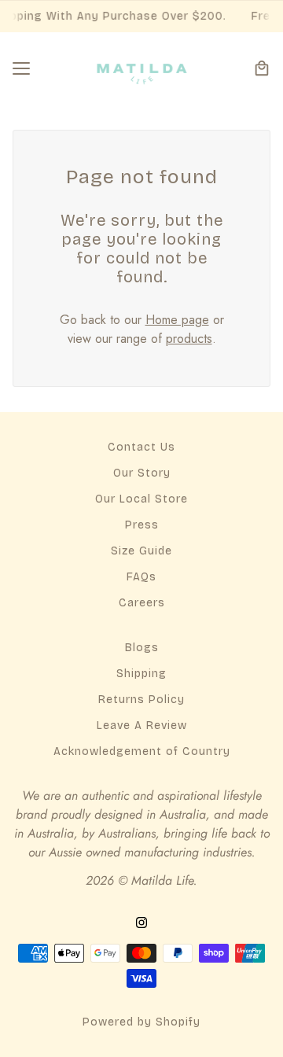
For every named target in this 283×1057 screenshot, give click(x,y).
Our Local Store (141, 499)
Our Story (142, 473)
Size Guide (141, 551)
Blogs (142, 647)
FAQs (141, 577)
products (189, 339)
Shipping (141, 673)
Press (142, 525)
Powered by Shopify (141, 1022)
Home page (177, 320)
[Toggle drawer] (21, 68)
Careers (142, 603)
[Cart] (261, 68)
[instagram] (141, 921)
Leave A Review (142, 725)
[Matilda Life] (142, 68)
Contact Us (141, 447)
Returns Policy (141, 699)
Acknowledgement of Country (141, 751)
